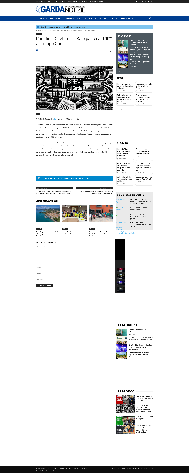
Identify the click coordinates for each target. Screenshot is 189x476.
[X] (148, 1)
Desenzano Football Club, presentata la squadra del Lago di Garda (143, 167)
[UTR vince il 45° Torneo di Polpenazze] (125, 420)
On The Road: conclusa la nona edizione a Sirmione (139, 208)
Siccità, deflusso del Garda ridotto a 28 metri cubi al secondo (63, 27)
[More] (58, 60)
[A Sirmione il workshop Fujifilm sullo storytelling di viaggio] (121, 227)
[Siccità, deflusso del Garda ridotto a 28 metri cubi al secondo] (123, 43)
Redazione (43, 50)
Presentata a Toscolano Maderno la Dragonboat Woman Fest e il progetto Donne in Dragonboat (54, 192)
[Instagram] (139, 1)
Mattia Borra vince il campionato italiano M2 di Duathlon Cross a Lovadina (96, 192)
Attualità (57, 30)
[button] (150, 18)
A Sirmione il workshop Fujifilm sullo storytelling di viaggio (140, 224)
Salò (38, 114)
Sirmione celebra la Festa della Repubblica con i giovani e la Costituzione (99, 234)
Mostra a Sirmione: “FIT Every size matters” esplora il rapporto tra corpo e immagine (143, 409)
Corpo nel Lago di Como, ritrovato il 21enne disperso (142, 151)
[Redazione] (37, 50)
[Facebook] (136, 1)
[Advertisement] (120, 9)
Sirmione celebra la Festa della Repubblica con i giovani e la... (139, 217)
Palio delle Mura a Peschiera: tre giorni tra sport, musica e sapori (124, 98)
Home (38, 30)
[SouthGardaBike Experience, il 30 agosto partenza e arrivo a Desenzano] (123, 64)
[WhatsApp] (53, 60)
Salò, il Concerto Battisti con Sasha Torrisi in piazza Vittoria (143, 98)
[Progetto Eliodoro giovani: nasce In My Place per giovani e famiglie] (123, 50)
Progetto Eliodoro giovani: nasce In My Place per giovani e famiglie (140, 50)
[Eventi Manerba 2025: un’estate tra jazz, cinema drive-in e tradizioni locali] (125, 429)
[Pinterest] (48, 60)
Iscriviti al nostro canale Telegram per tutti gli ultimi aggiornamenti (67, 178)
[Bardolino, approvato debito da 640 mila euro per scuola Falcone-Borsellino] (48, 213)
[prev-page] (119, 71)
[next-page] (123, 71)
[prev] (147, 27)
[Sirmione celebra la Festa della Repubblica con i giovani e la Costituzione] (101, 213)
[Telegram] (142, 1)
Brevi (119, 77)
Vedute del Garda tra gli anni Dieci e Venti (144, 178)
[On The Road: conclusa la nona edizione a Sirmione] (74, 213)
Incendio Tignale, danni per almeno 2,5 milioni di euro (125, 86)
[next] (151, 27)
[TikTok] (145, 1)
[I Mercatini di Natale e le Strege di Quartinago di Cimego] (125, 399)
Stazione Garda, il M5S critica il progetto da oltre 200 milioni (124, 167)
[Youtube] (151, 1)
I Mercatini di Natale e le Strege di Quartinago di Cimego (144, 398)
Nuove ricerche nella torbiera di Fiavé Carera (144, 86)
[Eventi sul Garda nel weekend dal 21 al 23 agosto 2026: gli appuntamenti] (123, 57)
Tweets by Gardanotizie (125, 233)
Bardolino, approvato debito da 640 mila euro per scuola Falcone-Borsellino (47, 234)
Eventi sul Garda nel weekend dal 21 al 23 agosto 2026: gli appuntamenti (140, 57)
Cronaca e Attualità (47, 30)
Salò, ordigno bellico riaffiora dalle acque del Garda (125, 179)
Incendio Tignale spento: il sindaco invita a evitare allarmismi (123, 152)
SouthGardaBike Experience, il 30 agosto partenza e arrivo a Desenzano (140, 64)
